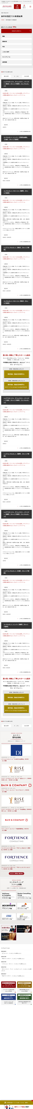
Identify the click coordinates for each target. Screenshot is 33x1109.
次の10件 (26, 76)
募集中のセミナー (24, 8)
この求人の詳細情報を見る (25, 131)
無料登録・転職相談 (17, 8)
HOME (2, 19)
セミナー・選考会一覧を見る (16, 873)
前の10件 (6, 76)
